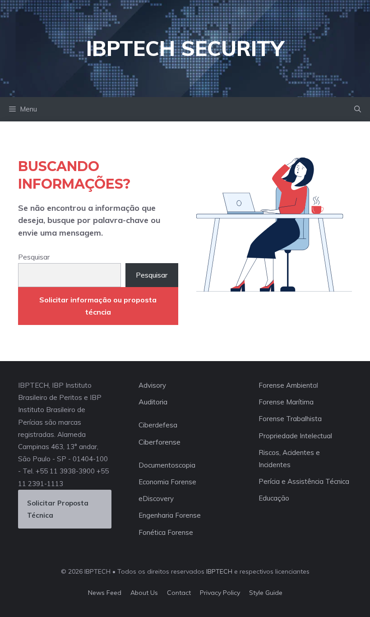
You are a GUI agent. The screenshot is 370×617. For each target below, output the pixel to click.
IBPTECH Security (185, 48)
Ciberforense (159, 441)
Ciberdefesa (158, 425)
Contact (179, 593)
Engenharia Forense (170, 515)
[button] (357, 109)
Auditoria (153, 401)
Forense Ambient (286, 385)
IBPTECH (219, 571)
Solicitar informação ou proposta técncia (98, 305)
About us (144, 593)
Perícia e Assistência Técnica (304, 481)
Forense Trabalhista (290, 418)
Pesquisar (34, 256)
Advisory (152, 385)
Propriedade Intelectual (295, 435)
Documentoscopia (167, 465)
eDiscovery (156, 498)
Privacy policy (220, 593)
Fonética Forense (166, 532)
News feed (104, 593)
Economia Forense (167, 482)
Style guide (265, 593)
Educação (274, 498)
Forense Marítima (286, 402)
